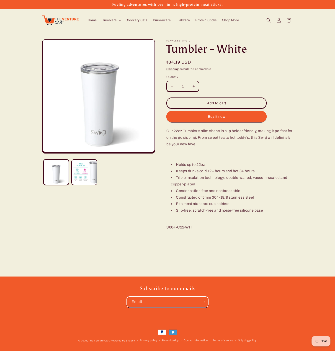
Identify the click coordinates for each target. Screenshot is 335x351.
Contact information (196, 340)
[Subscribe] (203, 301)
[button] (111, 20)
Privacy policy (148, 340)
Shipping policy (247, 340)
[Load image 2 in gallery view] (84, 172)
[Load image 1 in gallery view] (56, 172)
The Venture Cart (99, 340)
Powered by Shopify (123, 340)
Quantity (172, 77)
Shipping (172, 69)
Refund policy (170, 340)
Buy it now (216, 116)
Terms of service (223, 340)
